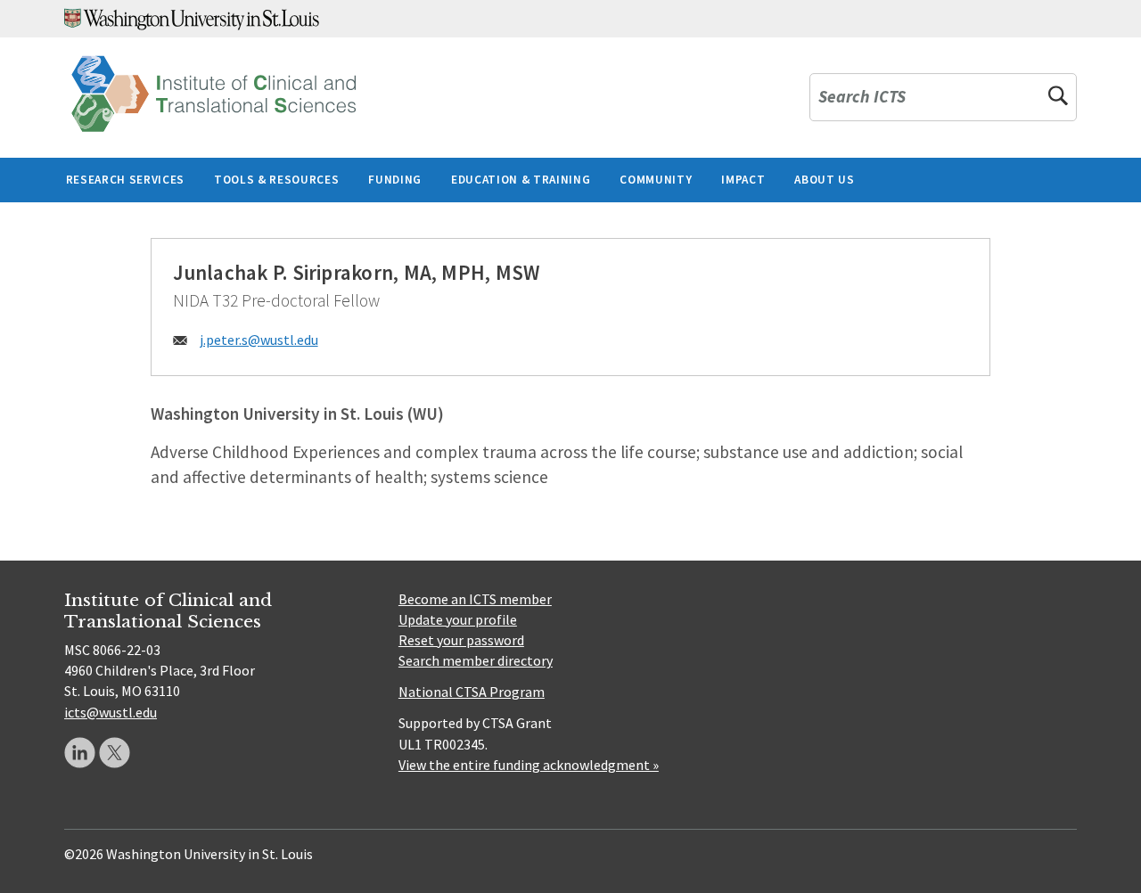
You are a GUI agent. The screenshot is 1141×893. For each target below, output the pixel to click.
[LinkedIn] (79, 752)
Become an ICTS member (475, 599)
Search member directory (475, 660)
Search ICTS (862, 97)
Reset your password (461, 640)
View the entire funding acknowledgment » (528, 765)
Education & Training (520, 179)
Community (656, 179)
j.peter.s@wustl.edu (259, 339)
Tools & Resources (276, 179)
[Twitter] (114, 752)
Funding (395, 179)
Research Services (125, 179)
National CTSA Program (471, 691)
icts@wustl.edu (110, 712)
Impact (743, 179)
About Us (824, 179)
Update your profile (457, 619)
